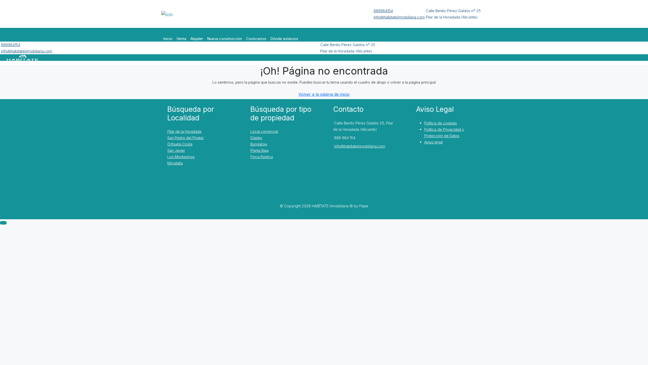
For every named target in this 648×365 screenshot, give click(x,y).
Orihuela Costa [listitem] (179, 144)
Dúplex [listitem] (256, 137)
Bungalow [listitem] (258, 144)
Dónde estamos (284, 38)
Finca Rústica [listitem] (261, 156)
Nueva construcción (224, 38)
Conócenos (256, 38)
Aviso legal (433, 142)
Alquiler (196, 38)
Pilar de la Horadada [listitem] (184, 131)
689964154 (383, 10)
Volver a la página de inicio (324, 94)
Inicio (167, 38)
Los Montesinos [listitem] (181, 156)
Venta (181, 38)
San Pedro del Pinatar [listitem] (185, 137)
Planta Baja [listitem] (259, 150)
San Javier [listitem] (176, 150)
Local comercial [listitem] (264, 131)
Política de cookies (440, 123)
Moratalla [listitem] (175, 163)
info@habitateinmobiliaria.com (399, 17)
